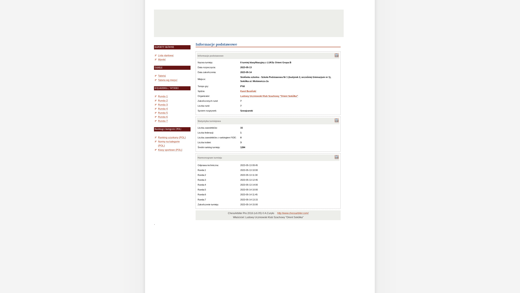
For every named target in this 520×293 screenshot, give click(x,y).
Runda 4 (163, 108)
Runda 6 (163, 117)
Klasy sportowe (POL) (170, 150)
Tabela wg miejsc (167, 80)
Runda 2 (163, 100)
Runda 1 (163, 96)
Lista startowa (165, 55)
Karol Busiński (248, 91)
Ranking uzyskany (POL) (171, 137)
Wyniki (161, 59)
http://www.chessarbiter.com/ (292, 213)
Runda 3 (163, 104)
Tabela (162, 75)
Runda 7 (163, 121)
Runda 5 (163, 113)
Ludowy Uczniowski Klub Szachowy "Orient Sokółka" (269, 96)
